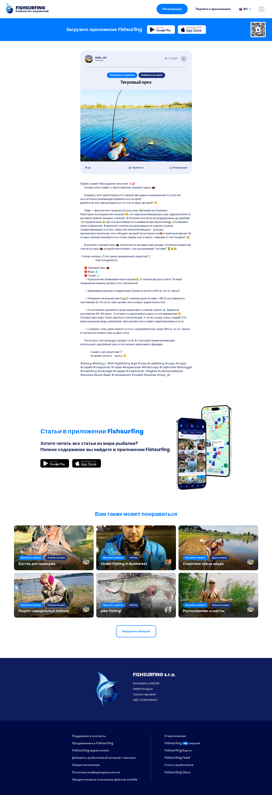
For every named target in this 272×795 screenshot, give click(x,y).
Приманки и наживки (122, 75)
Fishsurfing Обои (177, 772)
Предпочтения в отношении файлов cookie (104, 779)
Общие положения (86, 765)
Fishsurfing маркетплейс (90, 750)
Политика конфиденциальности (96, 772)
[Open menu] (262, 9)
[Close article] (183, 58)
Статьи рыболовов (179, 765)
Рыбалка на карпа (151, 75)
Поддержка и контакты (89, 736)
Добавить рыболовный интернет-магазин (104, 758)
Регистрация (172, 9)
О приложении (175, 736)
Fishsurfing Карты (178, 750)
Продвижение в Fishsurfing (92, 743)
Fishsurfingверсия (182, 743)
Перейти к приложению (213, 9)
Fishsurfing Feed (177, 758)
